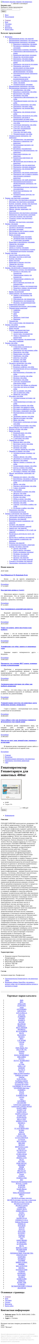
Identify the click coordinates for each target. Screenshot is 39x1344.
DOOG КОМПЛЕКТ (21, 1055)
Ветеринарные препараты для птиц (21, 86)
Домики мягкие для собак (22, 457)
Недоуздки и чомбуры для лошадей (21, 537)
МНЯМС (21, 1264)
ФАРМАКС (21, 1273)
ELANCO (21, 1070)
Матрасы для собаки (20, 460)
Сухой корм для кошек (21, 240)
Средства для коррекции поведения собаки (22, 382)
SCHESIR (21, 1185)
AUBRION (21, 1016)
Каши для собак (19, 435)
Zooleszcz (21, 1235)
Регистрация (9, 17)
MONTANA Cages (21, 1147)
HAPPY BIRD (22, 1108)
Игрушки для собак (16, 396)
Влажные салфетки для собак (23, 367)
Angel (22, 1007)
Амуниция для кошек (16, 225)
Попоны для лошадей (16, 543)
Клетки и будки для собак (18, 429)
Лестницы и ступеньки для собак (25, 458)
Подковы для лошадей (21, 554)
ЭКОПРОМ (21, 1288)
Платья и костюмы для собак (23, 501)
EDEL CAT (22, 1066)
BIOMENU (22, 1029)
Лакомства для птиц (16, 264)
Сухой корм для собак (21, 438)
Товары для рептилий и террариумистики (20, 268)
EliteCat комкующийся (22, 1073)
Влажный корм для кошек (22, 237)
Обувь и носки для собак (22, 499)
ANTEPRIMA (22, 1009)
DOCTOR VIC (21, 1049)
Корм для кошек (14, 235)
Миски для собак (19, 484)
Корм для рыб (14, 328)
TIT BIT (21, 1216)
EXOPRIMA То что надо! (22, 1086)
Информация (9, 815)
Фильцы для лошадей (21, 557)
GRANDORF (21, 1103)
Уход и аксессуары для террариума (21, 323)
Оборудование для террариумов (20, 293)
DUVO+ (22, 1059)
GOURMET (21, 1101)
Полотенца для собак (20, 380)
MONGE (22, 1145)
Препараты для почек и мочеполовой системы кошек (23, 67)
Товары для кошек (11, 224)
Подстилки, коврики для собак (24, 469)
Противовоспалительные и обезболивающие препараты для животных (24, 183)
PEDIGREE (21, 1156)
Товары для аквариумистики (19, 330)
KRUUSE (21, 1134)
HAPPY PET (21, 1115)
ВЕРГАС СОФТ (21, 1248)
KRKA (21, 1132)
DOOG (21, 1053)
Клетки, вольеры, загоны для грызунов (23, 203)
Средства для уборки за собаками (25, 385)
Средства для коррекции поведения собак (22, 129)
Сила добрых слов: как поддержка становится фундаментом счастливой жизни (18, 721)
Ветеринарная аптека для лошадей (21, 38)
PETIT (21, 1160)
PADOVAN (22, 1152)
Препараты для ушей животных (24, 180)
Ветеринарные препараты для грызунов (23, 40)
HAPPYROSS (22, 1117)
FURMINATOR (21, 1095)
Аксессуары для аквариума (23, 334)
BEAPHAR (22, 1024)
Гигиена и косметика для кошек (20, 227)
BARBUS (21, 1020)
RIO (21, 1180)
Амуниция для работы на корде (20, 517)
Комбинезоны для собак (21, 495)
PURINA (21, 1176)
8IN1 (21, 1002)
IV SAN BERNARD (21, 1128)
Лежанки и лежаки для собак (19, 451)
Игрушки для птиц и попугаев (20, 257)
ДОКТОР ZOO (21, 1255)
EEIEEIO (21, 1068)
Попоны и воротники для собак (24, 104)
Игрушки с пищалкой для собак (24, 411)
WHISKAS (21, 1224)
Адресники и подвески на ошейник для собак (22, 347)
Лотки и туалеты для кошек (19, 248)
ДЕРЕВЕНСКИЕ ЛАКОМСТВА (21, 1253)
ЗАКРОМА (22, 1257)
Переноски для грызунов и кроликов (22, 214)
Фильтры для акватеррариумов (24, 303)
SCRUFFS (21, 1187)
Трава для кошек (19, 82)
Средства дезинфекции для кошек (25, 81)
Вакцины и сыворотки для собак (25, 92)
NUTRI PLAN (22, 1150)
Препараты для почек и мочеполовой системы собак (23, 118)
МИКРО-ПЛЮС (21, 1262)
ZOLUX (22, 1229)
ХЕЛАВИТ (22, 1275)
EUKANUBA (21, 1079)
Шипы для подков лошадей (23, 559)
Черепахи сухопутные (21, 317)
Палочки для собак (20, 446)
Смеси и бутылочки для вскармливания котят (21, 78)
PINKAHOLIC (21, 1163)
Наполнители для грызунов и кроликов (23, 213)
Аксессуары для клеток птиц (19, 255)
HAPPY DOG (21, 1112)
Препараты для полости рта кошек (25, 64)
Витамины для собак (20, 95)
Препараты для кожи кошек (23, 59)
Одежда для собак (15, 490)
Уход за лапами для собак (22, 391)
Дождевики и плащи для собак (24, 491)
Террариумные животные (18, 308)
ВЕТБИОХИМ (21, 1249)
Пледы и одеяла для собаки (23, 468)
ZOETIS (22, 1227)
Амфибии (16, 310)
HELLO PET (21, 1119)
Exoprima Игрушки (21, 1084)
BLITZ (21, 1033)
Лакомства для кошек (16, 244)
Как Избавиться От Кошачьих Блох (14, 575)
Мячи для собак (18, 420)
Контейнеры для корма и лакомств (25, 479)
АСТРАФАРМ (22, 1244)
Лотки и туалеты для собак (22, 376)
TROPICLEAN (21, 1218)
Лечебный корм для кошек (22, 238)
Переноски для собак (16, 510)
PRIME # (21, 1169)
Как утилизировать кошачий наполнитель (17, 609)
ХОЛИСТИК (21, 1282)
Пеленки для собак (20, 378)
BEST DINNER (21, 1027)
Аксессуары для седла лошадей (20, 515)
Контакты (8, 27)
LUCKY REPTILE (21, 1137)
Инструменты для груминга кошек (21, 231)
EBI (21, 1062)
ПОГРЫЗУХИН (21, 1270)
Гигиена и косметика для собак (20, 363)
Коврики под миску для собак (24, 477)
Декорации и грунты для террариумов (22, 270)
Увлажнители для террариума (23, 301)
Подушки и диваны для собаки (24, 471)
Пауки (15, 315)
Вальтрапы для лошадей (17, 519)
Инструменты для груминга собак (21, 427)
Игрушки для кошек (16, 229)
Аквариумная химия (20, 332)
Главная (8, 20)
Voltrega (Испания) (21, 1222)
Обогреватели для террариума (24, 299)
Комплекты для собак (21, 352)
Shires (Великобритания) (21, 1193)
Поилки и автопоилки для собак (24, 486)
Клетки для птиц (15, 259)
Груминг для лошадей (17, 524)
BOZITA (22, 1037)
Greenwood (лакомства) (21, 1104)
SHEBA (21, 1191)
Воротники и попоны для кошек (24, 49)
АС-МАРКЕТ (21, 1242)
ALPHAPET (21, 1005)
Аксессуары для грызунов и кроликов (22, 200)
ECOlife (21, 1064)
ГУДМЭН (21, 1251)
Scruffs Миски (22, 1189)
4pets (21, 1000)
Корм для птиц (14, 260)
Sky (21, 1196)
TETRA (21, 1213)
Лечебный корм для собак (22, 436)
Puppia (21, 1174)
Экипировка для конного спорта (20, 563)
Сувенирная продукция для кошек (21, 251)
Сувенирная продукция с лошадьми (22, 545)
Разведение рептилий (16, 304)
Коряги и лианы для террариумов (25, 286)
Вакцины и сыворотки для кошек (25, 44)
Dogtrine (22, 1051)
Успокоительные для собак (22, 134)
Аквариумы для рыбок (17, 326)
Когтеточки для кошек (17, 233)
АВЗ (6, 762)
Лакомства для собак (16, 440)
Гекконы (16, 312)
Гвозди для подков (19, 548)
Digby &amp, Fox (22, 1048)
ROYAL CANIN (21, 1183)
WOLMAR (21, 1226)
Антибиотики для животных (23, 139)
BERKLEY (22, 1026)
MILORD (21, 1143)
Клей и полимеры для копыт (23, 552)
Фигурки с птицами (16, 266)
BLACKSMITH (21, 1031)
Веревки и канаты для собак (23, 405)
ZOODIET (21, 1233)
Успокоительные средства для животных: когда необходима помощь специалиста (19, 704)
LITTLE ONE (21, 1136)
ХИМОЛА (21, 1281)
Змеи (15, 314)
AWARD (22, 1018)
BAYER (21, 1022)
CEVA (21, 1044)
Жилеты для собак (19, 493)
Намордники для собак (21, 354)
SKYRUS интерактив (21, 1204)
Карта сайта (9, 29)
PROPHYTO (21, 1172)
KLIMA (21, 1130)
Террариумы (13, 321)
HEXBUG (21, 1123)
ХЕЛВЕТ (21, 1277)
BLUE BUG (21, 1035)
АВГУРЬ (21, 1237)
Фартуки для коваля (20, 556)
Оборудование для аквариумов (24, 339)
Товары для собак (11, 343)
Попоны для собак (19, 502)
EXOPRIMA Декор (21, 1082)
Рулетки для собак (19, 359)
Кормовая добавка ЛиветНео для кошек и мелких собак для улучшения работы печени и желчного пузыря (21, 984)
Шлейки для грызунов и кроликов (21, 222)
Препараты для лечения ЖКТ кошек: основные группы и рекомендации (19, 664)
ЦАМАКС (21, 1284)
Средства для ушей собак (22, 132)
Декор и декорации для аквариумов (21, 336)
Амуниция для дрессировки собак (25, 350)
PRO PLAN (21, 1171)
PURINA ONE (22, 1178)
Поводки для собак (20, 358)
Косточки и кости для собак (23, 444)
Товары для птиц (11, 253)
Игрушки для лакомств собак (23, 407)
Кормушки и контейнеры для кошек (22, 242)
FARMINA (21, 1090)
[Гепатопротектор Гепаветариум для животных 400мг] (11, 799)
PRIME (21, 1167)
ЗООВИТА (22, 1259)
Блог (6, 22)
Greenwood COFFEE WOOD (21, 1106)
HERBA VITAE (21, 1121)
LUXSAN (21, 1139)
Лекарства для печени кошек (23, 57)
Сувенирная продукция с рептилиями (22, 306)
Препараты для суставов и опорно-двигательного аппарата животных (25, 176)
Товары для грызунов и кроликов (17, 198)
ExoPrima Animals (21, 1081)
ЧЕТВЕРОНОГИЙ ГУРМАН (21, 1286)
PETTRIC (21, 1161)
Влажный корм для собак (22, 433)
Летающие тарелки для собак (23, 416)
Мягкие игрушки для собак (23, 418)
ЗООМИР (21, 1260)
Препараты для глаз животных (24, 165)
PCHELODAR (21, 1154)
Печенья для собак (19, 447)
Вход (7, 15)
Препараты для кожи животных (24, 167)
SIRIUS (21, 1194)
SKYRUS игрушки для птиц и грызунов (21, 1200)
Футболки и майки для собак (23, 508)
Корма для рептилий (16, 292)
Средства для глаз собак (21, 126)
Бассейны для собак (20, 365)
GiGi (21, 1099)
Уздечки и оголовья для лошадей (20, 561)
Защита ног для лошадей (18, 528)
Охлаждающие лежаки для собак (25, 466)
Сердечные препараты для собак (24, 125)
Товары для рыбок (11, 325)
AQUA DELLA (21, 1013)
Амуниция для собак (16, 345)
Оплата (7, 26)
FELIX (21, 1092)
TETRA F (21, 1215)
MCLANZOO (21, 1141)
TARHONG (21, 1207)
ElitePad (21, 1077)
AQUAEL (21, 1015)
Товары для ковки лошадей (18, 546)
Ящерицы (16, 319)
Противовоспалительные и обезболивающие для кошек (23, 70)
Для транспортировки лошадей (20, 526)
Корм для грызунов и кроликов (20, 205)
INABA (21, 1126)
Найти (3, 11)
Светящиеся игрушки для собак (24, 425)
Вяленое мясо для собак (21, 442)
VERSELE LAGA (21, 1220)
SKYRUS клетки (22, 1205)
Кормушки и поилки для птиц (20, 262)
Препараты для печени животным (25, 172)
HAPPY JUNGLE (21, 1114)
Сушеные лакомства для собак (24, 449)
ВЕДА (21, 1246)
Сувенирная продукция (17, 512)
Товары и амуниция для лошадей (16, 513)
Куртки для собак (19, 497)
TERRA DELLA (21, 1211)
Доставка (8, 24)
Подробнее (5, 584)
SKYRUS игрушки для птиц (21, 1198)
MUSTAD (21, 1148)
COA (21, 1046)
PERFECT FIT (22, 1158)
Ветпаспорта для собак (21, 93)
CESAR (21, 1042)
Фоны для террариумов (21, 290)
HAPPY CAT (21, 1110)
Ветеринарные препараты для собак (22, 88)
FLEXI (21, 1093)
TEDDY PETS (22, 1209)
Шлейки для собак (19, 361)
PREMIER (21, 1165)
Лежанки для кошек (16, 246)
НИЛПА (22, 1268)
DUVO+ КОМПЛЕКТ (22, 1060)
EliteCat (21, 1071)
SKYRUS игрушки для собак (21, 1202)
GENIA (21, 1097)
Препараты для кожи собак (22, 106)
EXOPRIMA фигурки (21, 1088)
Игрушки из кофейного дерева (24, 409)
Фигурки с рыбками (16, 341)
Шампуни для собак (20, 394)
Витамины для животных (22, 148)
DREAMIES (21, 1057)
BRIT (22, 1038)
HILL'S (21, 1125)
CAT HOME (21, 1040)
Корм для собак (14, 431)
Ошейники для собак (20, 356)
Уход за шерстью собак (21, 392)
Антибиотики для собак (21, 90)
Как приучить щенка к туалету (12, 590)
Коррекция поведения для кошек (25, 55)
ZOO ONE (21, 1231)
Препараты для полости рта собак (25, 115)
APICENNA (21, 1011)
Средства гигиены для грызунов (20, 216)
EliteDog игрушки (21, 1075)
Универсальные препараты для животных (20, 759)
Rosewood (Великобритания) (21, 1182)
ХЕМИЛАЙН (22, 1279)
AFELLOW (22, 1004)
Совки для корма (19, 488)
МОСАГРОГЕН (21, 1266)
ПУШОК (21, 1271)
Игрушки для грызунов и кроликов (21, 202)
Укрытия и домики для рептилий (25, 288)
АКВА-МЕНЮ (21, 1240)
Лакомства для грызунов (18, 207)
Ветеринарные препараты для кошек (22, 42)
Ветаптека (8, 37)
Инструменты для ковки (22, 550)
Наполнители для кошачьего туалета (22, 249)
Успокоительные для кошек (23, 84)
